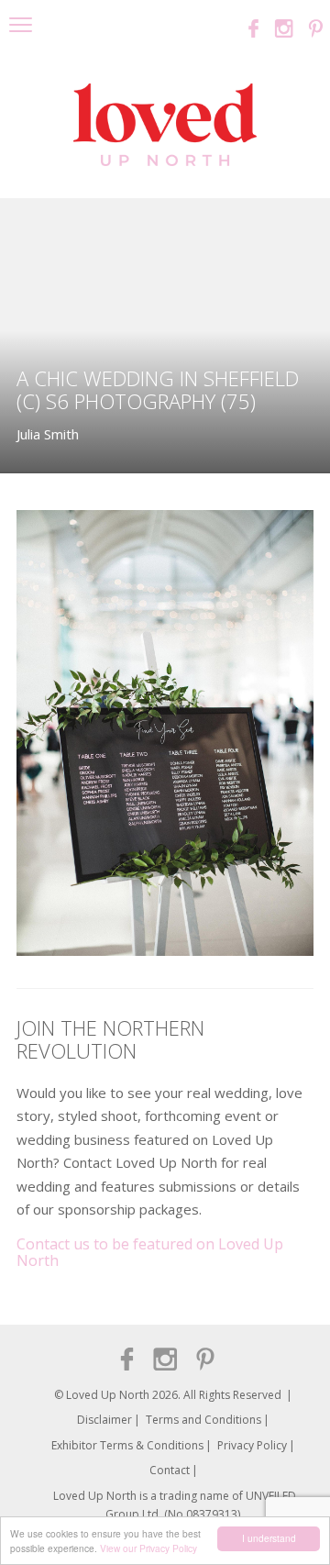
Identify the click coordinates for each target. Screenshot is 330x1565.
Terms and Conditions (203, 1419)
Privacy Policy (252, 1445)
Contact (169, 1470)
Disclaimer (104, 1419)
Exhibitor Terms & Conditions (127, 1445)
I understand (269, 1538)
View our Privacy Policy (148, 1548)
